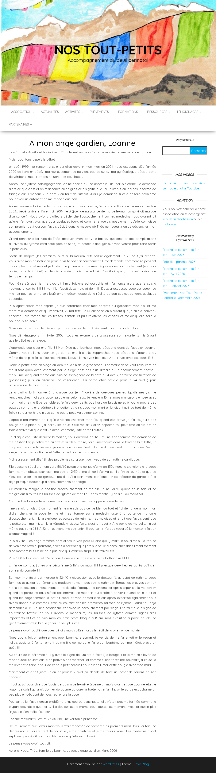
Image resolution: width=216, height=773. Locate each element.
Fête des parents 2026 (178, 262)
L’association (20, 112)
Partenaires (19, 124)
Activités (73, 112)
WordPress (111, 764)
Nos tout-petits (108, 50)
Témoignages (188, 112)
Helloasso (169, 224)
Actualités (50, 112)
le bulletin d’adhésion (177, 219)
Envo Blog (141, 764)
